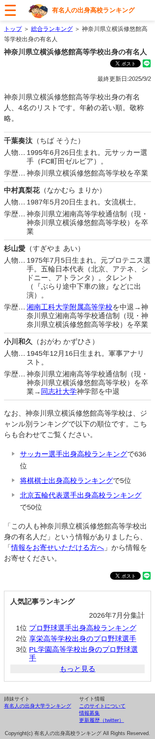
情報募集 (89, 713)
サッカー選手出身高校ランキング (73, 454)
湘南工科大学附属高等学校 (69, 307)
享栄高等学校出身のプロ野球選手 (82, 639)
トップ (13, 28)
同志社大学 (59, 391)
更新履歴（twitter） (101, 720)
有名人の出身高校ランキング (93, 9)
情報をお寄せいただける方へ (57, 548)
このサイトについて (102, 706)
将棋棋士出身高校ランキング (66, 481)
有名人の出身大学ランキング (37, 706)
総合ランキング (52, 28)
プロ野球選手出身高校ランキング (82, 628)
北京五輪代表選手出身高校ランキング (80, 495)
